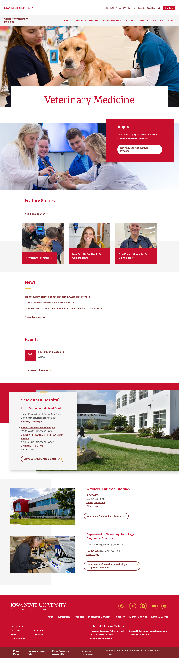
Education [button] (79, 20)
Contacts (141, 8)
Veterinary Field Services (33, 446)
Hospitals (79, 616)
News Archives (33, 317)
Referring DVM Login (31, 421)
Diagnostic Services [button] (112, 20)
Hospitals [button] (93, 20)
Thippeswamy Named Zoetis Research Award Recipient (56, 296)
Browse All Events (38, 370)
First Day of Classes (49, 352)
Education (64, 616)
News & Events (159, 616)
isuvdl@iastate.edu (95, 502)
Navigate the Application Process (134, 149)
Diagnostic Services (99, 616)
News (118, 8)
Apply (168, 8)
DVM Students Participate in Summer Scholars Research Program (62, 308)
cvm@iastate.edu (158, 631)
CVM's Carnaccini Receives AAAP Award (47, 302)
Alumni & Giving (138, 616)
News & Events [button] (166, 20)
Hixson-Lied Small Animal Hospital (38, 427)
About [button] (67, 20)
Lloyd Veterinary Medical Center (42, 459)
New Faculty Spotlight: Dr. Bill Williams (133, 256)
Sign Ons (151, 8)
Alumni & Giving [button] (147, 20)
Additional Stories (35, 214)
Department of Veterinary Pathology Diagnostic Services (107, 566)
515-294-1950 (93, 495)
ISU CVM (110, 8)
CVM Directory (129, 8)
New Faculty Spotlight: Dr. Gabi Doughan (87, 256)
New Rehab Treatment (38, 258)
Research (120, 616)
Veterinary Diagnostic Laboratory (105, 516)
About (51, 616)
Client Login (92, 506)
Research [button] (130, 20)
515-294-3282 (93, 551)
